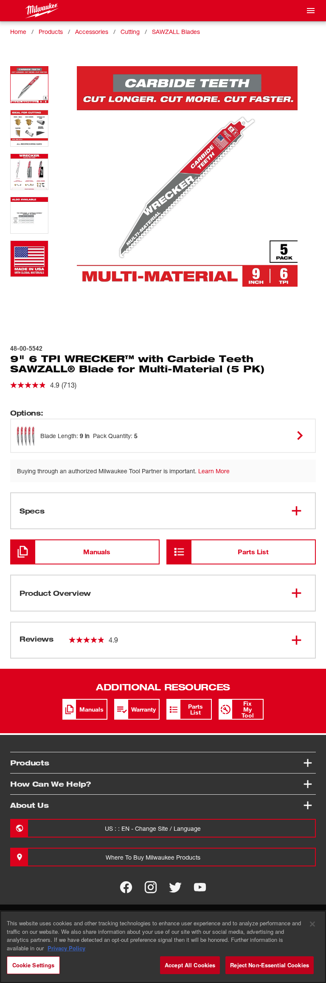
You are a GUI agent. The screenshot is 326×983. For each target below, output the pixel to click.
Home (18, 31)
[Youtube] (200, 887)
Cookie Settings (33, 965)
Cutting (130, 31)
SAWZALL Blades (176, 31)
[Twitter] (175, 887)
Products (51, 31)
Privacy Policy (66, 948)
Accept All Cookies (190, 965)
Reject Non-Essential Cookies (269, 965)
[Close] (312, 924)
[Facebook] (126, 887)
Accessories (91, 31)
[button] (29, 84)
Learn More (214, 471)
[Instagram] (150, 887)
